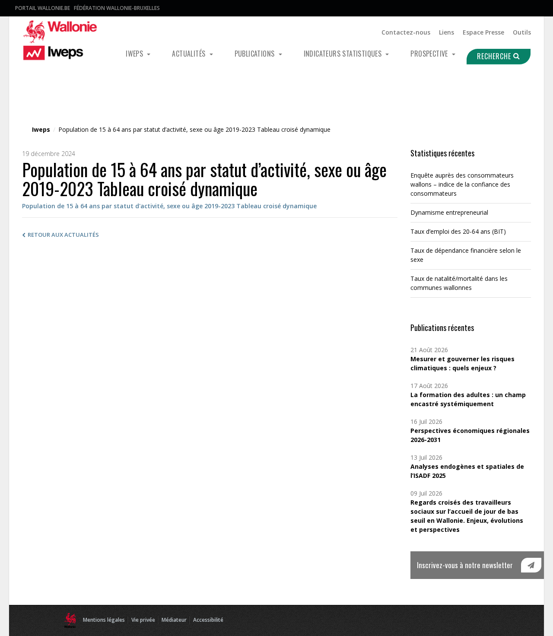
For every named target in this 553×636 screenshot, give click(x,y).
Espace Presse (483, 32)
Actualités (189, 53)
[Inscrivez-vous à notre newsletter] (531, 565)
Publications (255, 53)
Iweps (135, 53)
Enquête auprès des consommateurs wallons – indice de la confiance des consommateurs (462, 184)
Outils (522, 32)
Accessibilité (208, 619)
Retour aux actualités (63, 234)
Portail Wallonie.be (42, 8)
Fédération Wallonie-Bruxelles (117, 8)
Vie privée (143, 619)
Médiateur (174, 619)
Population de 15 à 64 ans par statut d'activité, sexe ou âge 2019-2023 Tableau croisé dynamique (169, 206)
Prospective (430, 53)
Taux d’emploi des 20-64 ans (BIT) (458, 231)
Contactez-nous (405, 32)
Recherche (495, 56)
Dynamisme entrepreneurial (449, 212)
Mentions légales (104, 619)
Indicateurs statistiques (344, 53)
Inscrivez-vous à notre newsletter (465, 565)
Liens (446, 32)
